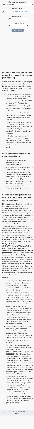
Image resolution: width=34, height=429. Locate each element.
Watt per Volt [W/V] (18, 179)
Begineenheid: (17, 17)
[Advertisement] (17, 51)
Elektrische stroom (12, 165)
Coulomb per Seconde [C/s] (15, 188)
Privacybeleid (13, 411)
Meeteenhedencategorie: (17, 2)
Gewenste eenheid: (17, 23)
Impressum (5, 411)
